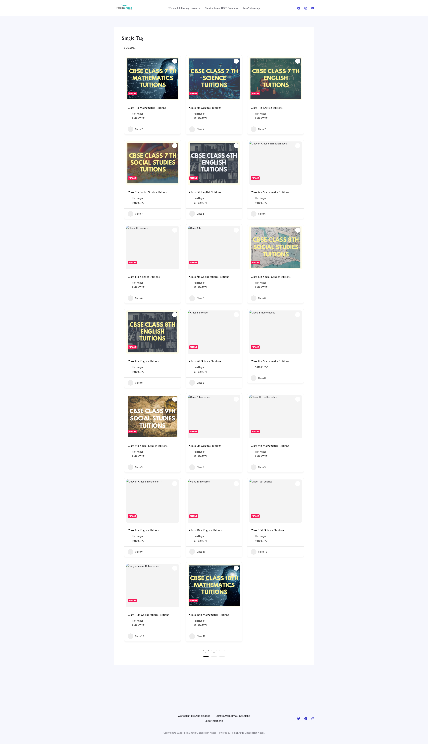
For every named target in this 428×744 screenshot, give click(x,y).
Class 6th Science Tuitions (144, 277)
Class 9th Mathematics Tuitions (270, 446)
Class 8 (262, 298)
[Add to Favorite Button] (174, 61)
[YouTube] (312, 8)
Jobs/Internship (251, 8)
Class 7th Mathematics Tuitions (147, 108)
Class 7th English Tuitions (267, 108)
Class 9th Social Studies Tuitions (148, 446)
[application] (198, 8)
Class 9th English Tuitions (143, 530)
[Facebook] (298, 8)
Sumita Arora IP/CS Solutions (221, 8)
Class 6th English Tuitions (205, 192)
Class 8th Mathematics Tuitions (270, 361)
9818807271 (138, 118)
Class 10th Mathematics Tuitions (209, 615)
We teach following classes (182, 8)
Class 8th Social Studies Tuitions (271, 277)
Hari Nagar (137, 113)
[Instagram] (305, 8)
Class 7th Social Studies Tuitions (148, 192)
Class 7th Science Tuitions (205, 108)
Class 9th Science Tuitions (205, 446)
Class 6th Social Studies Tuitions (209, 277)
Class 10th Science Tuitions (267, 530)
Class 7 (139, 129)
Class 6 (200, 213)
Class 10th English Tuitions (206, 530)
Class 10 (201, 551)
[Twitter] (298, 718)
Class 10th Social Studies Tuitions (148, 615)
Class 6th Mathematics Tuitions (270, 192)
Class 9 (139, 467)
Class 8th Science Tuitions (205, 361)
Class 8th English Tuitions (143, 361)
